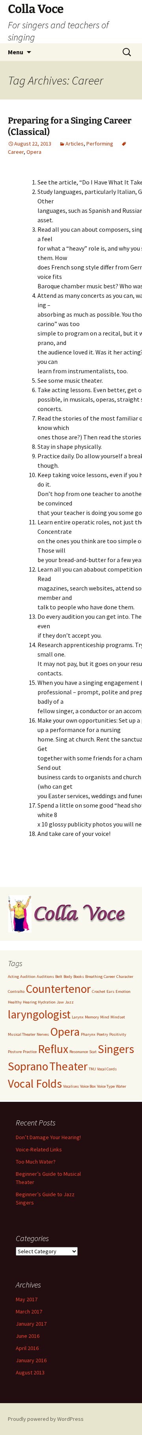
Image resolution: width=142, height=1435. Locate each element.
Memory (92, 1017)
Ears (110, 991)
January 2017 (31, 1323)
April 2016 (27, 1348)
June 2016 (27, 1335)
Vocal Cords (107, 1069)
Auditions (45, 976)
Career (109, 976)
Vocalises (71, 1086)
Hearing (30, 1002)
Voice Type (106, 1086)
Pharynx (88, 1034)
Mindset (117, 1017)
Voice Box (88, 1086)
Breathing (94, 976)
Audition (28, 976)
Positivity (117, 1034)
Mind (104, 1017)
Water (121, 1086)
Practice (30, 1051)
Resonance (78, 1051)
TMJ (92, 1069)
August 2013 (30, 1372)
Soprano (28, 1066)
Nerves (43, 1034)
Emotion (123, 991)
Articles (74, 143)
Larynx (78, 1017)
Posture (15, 1051)
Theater (68, 1066)
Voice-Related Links (39, 1149)
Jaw (60, 1002)
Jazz (69, 1002)
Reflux (53, 1049)
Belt (58, 976)
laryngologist (39, 1014)
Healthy (15, 1002)
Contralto (16, 991)
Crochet (98, 991)
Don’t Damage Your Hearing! (48, 1137)
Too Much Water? (36, 1161)
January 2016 (31, 1360)
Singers (116, 1049)
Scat (93, 1051)
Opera (33, 151)
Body (68, 976)
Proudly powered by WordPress (46, 1418)
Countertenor (58, 988)
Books (78, 976)
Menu (15, 52)
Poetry (102, 1034)
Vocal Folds (35, 1083)
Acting (13, 976)
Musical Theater (22, 1034)
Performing (99, 143)
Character (124, 976)
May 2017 (26, 1299)
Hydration (47, 1002)
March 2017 (29, 1311)
